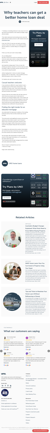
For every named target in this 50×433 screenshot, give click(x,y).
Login (35, 2)
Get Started (39, 44)
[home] (4, 2)
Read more (6, 347)
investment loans (6, 40)
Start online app (43, 2)
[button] (10, 2)
